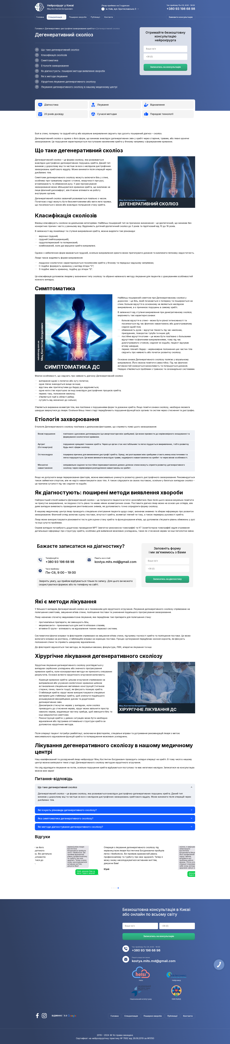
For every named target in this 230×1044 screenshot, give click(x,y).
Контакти (108, 17)
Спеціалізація (55, 17)
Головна (40, 17)
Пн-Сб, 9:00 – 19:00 (61, 572)
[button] (111, 888)
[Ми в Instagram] (44, 1015)
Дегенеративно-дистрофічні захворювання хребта (69, 28)
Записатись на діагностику (167, 579)
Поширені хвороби (78, 17)
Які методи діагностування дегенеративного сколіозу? (70, 826)
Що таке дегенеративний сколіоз (57, 787)
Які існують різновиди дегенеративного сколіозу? (67, 810)
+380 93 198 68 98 (181, 9)
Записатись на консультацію (165, 67)
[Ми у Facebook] (37, 1015)
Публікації (95, 17)
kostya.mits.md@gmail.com (115, 561)
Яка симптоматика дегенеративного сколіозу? (65, 818)
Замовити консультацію (181, 17)
